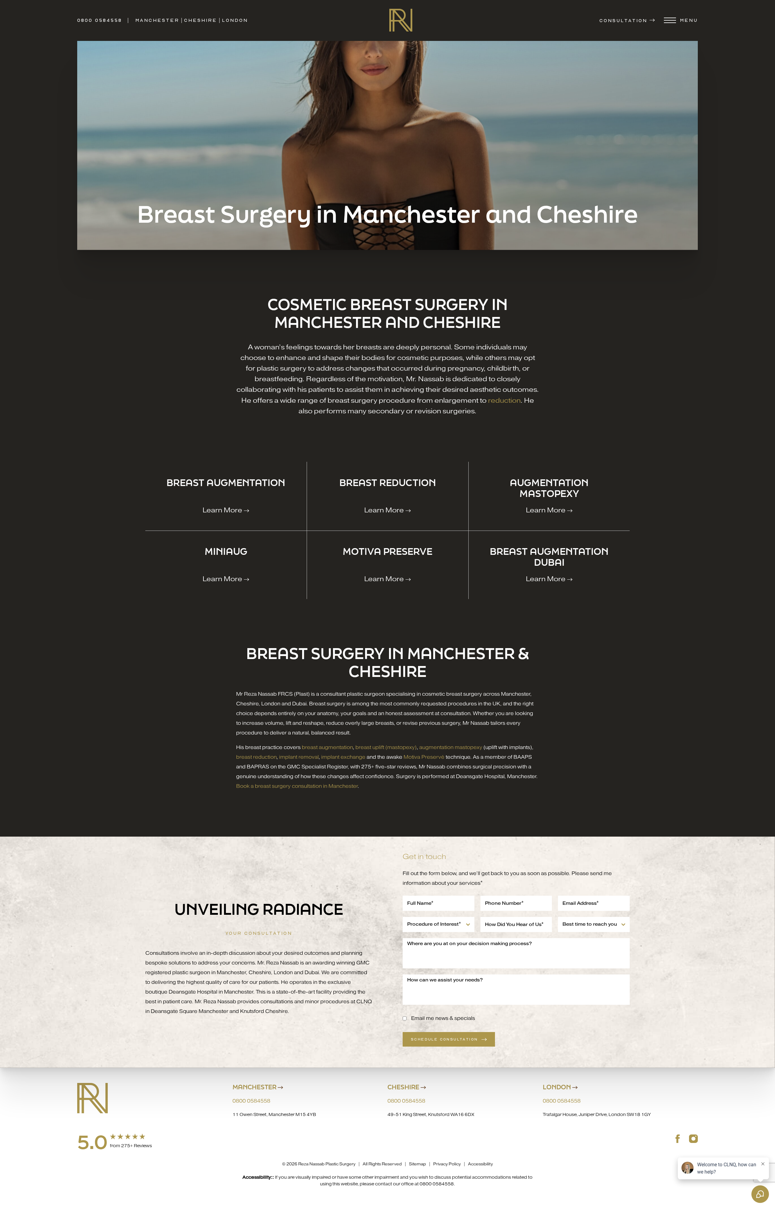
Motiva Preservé (424, 757)
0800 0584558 (99, 20)
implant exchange (343, 757)
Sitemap (417, 1164)
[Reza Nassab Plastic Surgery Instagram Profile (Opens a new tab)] (693, 1138)
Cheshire (200, 20)
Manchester (157, 20)
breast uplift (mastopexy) (386, 747)
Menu (689, 20)
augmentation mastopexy (450, 747)
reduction (504, 400)
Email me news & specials (443, 1018)
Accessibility (480, 1164)
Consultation (623, 20)
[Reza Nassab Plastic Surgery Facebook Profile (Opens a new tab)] (677, 1138)
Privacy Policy (447, 1164)
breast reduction (256, 757)
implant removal (298, 757)
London (235, 20)
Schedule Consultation (444, 1039)
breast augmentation (327, 747)
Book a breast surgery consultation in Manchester (297, 786)
